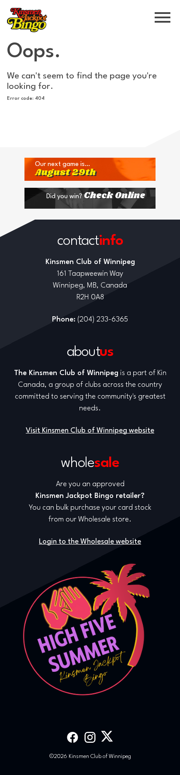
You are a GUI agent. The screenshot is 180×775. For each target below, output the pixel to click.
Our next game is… (65, 169)
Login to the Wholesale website (90, 541)
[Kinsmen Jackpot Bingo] (27, 20)
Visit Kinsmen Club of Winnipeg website (90, 430)
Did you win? (95, 195)
